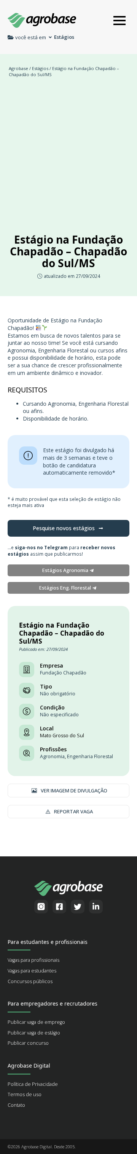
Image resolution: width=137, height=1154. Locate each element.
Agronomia (52, 756)
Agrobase (18, 68)
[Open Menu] (119, 20)
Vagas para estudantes (32, 971)
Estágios (40, 68)
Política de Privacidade (33, 1084)
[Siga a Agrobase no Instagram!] (41, 906)
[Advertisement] (68, 153)
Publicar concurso (28, 1043)
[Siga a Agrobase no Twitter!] (77, 906)
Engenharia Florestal (90, 756)
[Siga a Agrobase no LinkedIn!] (96, 906)
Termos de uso (24, 1094)
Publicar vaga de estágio (34, 1033)
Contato (16, 1105)
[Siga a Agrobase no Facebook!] (59, 906)
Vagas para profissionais (33, 960)
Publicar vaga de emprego (36, 1022)
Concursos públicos (30, 981)
